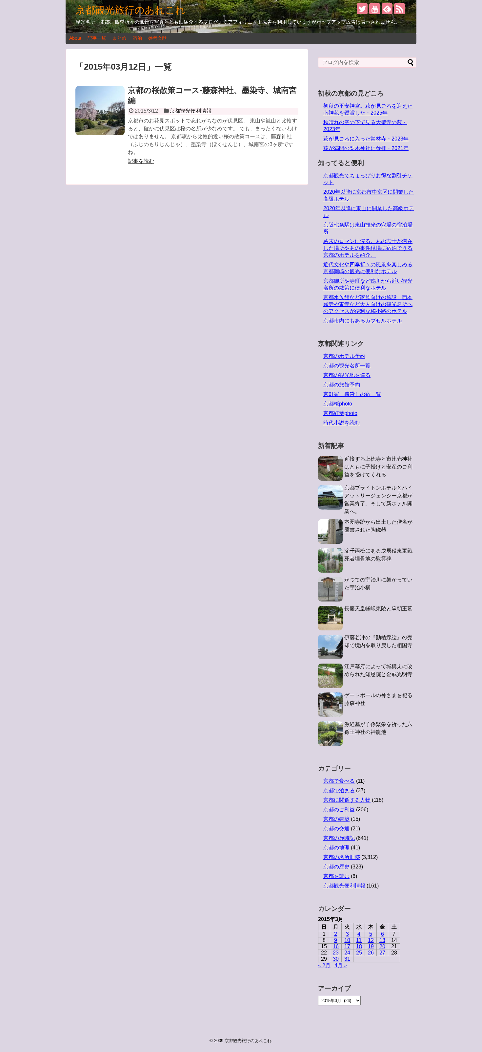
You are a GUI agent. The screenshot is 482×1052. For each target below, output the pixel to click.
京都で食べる (339, 781)
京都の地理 (336, 847)
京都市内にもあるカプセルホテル (362, 320)
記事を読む (141, 161)
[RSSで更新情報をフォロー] (399, 8)
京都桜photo (337, 403)
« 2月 (324, 965)
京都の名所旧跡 (341, 857)
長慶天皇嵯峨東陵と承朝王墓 (378, 608)
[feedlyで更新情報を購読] (387, 8)
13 (382, 940)
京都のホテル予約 (344, 356)
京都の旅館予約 (341, 384)
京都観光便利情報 (190, 111)
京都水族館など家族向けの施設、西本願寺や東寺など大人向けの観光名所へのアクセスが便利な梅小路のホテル (367, 304)
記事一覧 (97, 38)
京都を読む (336, 876)
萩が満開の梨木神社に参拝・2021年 (366, 148)
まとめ (119, 38)
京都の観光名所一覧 (347, 365)
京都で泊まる (339, 790)
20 (382, 946)
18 (359, 946)
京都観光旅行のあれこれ (130, 10)
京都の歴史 (336, 866)
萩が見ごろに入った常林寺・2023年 (366, 139)
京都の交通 (336, 828)
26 (371, 952)
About (75, 38)
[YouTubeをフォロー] (374, 8)
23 (336, 952)
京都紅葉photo (340, 413)
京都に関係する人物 (347, 800)
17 (347, 946)
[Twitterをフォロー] (362, 8)
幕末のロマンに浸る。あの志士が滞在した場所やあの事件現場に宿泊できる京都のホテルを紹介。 (367, 248)
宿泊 (137, 38)
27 (382, 952)
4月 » (340, 965)
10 (347, 940)
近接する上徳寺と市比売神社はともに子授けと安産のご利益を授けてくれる (378, 466)
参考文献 (157, 38)
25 (359, 952)
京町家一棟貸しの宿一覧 (352, 394)
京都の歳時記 (339, 838)
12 (371, 940)
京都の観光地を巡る (347, 375)
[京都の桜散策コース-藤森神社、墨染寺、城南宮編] (100, 110)
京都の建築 (336, 819)
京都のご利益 (339, 809)
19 (371, 946)
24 (347, 952)
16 (336, 946)
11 (359, 940)
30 (336, 959)
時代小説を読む (341, 423)
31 (347, 959)
